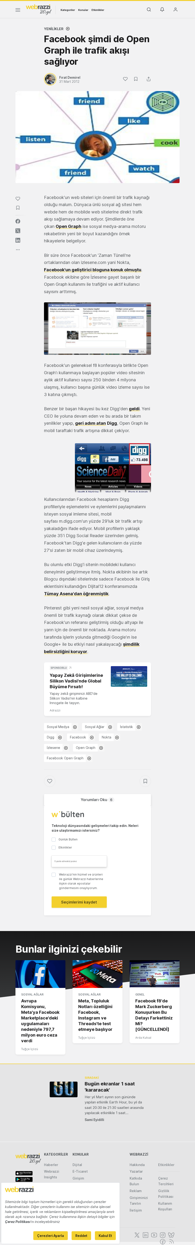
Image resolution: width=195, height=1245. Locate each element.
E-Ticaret (80, 1171)
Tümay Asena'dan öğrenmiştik (76, 593)
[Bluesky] (171, 1234)
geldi (134, 408)
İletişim (136, 1210)
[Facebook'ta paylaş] (17, 221)
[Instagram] (162, 1234)
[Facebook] (162, 1241)
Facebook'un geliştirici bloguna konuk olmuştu (92, 269)
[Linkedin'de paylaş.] (17, 240)
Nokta (106, 737)
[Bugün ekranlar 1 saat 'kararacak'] (64, 1089)
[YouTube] (153, 1234)
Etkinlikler (98, 10)
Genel (140, 994)
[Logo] (39, 9)
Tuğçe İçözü (29, 1049)
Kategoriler (68, 10)
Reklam (136, 1191)
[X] (136, 1234)
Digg (50, 737)
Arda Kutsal (143, 1037)
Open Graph (68, 226)
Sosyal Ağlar (94, 727)
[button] (97, 328)
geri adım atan (90, 423)
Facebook (78, 737)
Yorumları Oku (96, 799)
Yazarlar (136, 1171)
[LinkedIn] (145, 1234)
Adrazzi (55, 710)
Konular (83, 10)
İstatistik (126, 727)
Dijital (77, 1165)
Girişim (78, 1178)
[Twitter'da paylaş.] (17, 230)
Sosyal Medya (58, 727)
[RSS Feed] (170, 1241)
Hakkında (137, 1165)
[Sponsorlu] (129, 676)
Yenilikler (53, 29)
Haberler (51, 1165)
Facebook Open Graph (65, 758)
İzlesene (53, 748)
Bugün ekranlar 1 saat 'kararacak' (110, 1087)
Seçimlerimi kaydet (79, 902)
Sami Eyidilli (94, 1120)
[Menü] (17, 10)
